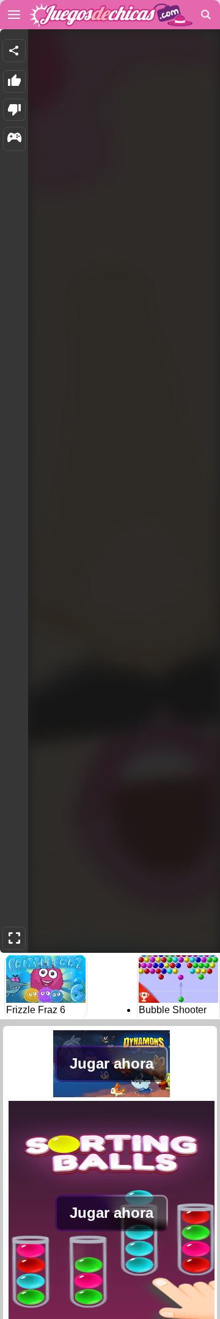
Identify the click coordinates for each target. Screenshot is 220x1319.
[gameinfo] (14, 139)
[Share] (14, 50)
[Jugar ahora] (112, 1094)
